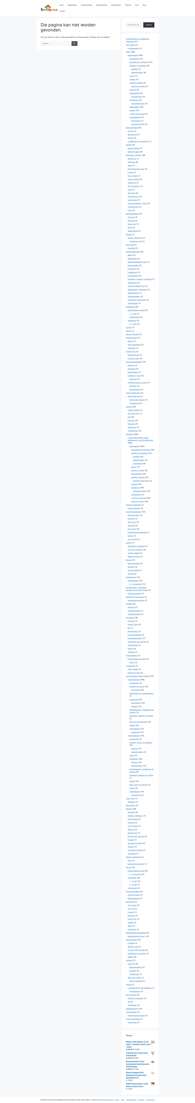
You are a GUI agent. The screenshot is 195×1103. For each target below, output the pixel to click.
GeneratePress (108, 1100)
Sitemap (141, 1100)
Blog (144, 5)
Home (61, 5)
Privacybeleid (131, 1100)
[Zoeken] (74, 43)
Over (137, 5)
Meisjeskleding (101, 5)
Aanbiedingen (116, 5)
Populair (128, 5)
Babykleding (72, 5)
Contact (62, 11)
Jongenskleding (86, 5)
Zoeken (149, 25)
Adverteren (150, 1100)
